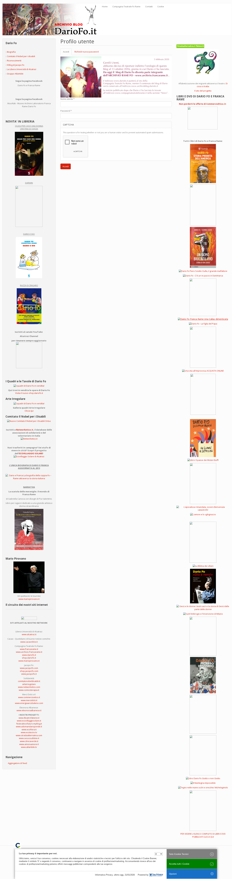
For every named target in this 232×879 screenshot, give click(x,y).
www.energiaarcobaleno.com (29, 703)
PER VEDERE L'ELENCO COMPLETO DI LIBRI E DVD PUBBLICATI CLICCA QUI (203, 835)
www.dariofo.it (29, 654)
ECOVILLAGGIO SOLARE (31, 453)
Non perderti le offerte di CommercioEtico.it (202, 103)
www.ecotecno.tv (29, 732)
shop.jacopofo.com (29, 671)
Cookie (160, 6)
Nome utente (67, 99)
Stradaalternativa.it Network (190, 46)
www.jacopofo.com (29, 668)
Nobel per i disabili (26, 56)
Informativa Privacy (104, 875)
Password (66, 110)
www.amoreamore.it (29, 744)
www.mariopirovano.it (28, 599)
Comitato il (12, 56)
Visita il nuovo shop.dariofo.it (29, 393)
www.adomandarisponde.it (29, 726)
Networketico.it (24, 429)
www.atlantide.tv (29, 747)
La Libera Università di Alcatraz (21, 69)
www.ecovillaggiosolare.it (29, 720)
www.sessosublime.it (29, 738)
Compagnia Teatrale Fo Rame (126, 6)
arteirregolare (29, 684)
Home (105, 6)
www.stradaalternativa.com (29, 735)
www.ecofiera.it (29, 729)
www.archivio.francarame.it (29, 651)
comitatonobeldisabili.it (29, 681)
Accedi (67, 52)
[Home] (51, 19)
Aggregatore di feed (17, 763)
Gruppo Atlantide (15, 73)
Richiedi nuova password (86, 51)
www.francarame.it (29, 649)
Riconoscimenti (14, 60)
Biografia (11, 51)
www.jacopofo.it (29, 673)
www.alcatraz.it (29, 634)
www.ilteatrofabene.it (29, 717)
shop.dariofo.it (29, 657)
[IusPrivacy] (156, 875)
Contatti (149, 6)
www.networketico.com (29, 687)
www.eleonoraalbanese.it (29, 710)
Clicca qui (29, 410)
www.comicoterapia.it (29, 690)
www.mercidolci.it (29, 700)
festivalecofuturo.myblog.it (29, 723)
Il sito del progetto (202, 90)
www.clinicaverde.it (29, 741)
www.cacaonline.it (29, 641)
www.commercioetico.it (29, 697)
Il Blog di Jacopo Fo (15, 65)
